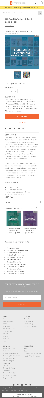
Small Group (7, 331)
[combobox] (22, 13)
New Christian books (14, 260)
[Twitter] (14, 128)
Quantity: (9, 88)
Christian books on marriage (16, 264)
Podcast (26, 348)
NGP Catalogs (28, 321)
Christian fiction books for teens (17, 250)
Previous (31, 208)
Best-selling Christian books (16, 255)
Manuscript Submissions (11, 356)
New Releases (8, 321)
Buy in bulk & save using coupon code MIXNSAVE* (22, 8)
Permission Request (10, 358)
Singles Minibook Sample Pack (30, 229)
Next (36, 208)
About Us (27, 319)
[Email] (10, 128)
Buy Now (22, 122)
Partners (6, 339)
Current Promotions (10, 373)
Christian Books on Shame (15, 271)
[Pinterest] (23, 128)
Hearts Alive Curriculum (32, 356)
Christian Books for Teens (15, 274)
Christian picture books (14, 269)
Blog (25, 351)
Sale (4, 341)
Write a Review (9, 26)
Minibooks (6, 326)
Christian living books (14, 262)
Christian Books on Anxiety (16, 267)
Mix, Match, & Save (9, 375)
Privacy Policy (28, 324)
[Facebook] (6, 128)
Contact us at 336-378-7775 (27, 397)
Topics (5, 336)
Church (5, 334)
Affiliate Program (8, 361)
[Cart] (41, 3)
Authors (6, 319)
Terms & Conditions (30, 326)
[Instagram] (22, 384)
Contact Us (7, 366)
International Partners (10, 353)
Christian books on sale (14, 253)
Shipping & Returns (9, 378)
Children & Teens (9, 329)
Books (5, 324)
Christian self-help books (15, 257)
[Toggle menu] (3, 3)
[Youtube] (26, 384)
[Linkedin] (19, 128)
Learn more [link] (24, 390)
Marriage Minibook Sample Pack (14, 229)
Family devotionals (13, 248)
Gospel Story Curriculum (32, 353)
